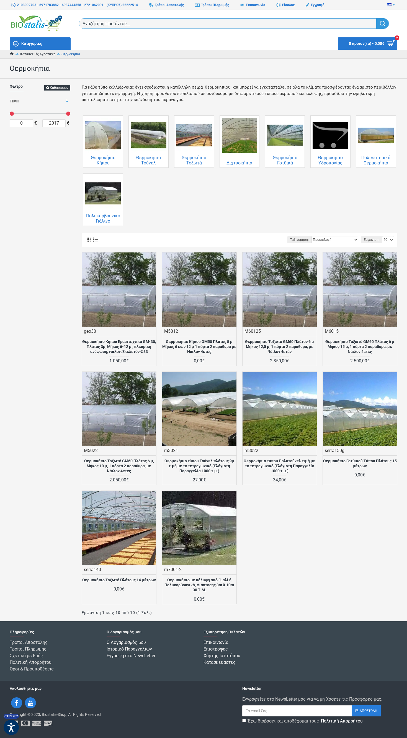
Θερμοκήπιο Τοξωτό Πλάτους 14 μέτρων (119, 580)
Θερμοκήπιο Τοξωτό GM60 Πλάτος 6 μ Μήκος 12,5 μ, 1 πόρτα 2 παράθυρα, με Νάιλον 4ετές (279, 346)
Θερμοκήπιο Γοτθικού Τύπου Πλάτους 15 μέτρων (360, 463)
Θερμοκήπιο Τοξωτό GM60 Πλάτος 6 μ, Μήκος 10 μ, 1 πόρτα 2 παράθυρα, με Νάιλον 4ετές (119, 466)
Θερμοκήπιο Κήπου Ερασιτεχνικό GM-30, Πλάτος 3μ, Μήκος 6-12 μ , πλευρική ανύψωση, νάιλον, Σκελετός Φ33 (119, 346)
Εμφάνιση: (371, 240)
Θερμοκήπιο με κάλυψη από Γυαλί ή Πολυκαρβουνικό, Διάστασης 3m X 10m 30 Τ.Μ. (199, 585)
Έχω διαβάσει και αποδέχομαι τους (305, 721)
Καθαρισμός (59, 88)
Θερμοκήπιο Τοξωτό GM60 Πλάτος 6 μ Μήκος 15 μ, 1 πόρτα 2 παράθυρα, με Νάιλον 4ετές (359, 346)
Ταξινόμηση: (299, 240)
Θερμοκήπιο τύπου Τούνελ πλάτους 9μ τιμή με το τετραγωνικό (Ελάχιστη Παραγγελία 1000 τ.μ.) (199, 466)
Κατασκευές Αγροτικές (37, 54)
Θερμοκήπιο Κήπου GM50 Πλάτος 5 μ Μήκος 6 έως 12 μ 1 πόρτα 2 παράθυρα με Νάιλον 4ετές (199, 346)
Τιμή (14, 101)
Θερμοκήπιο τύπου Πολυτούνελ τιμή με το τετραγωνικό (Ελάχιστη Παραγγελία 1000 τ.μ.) (279, 466)
